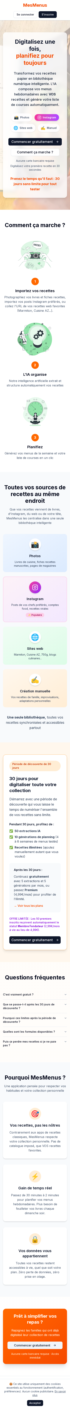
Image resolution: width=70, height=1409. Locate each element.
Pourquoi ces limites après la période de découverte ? (29, 1019)
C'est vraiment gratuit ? (18, 994)
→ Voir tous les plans (28, 906)
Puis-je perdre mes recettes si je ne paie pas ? (29, 1043)
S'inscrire (48, 14)
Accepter (35, 1403)
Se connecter (25, 14)
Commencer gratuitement (32, 142)
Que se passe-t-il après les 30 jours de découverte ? (29, 1006)
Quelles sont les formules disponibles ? (29, 1031)
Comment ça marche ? (35, 152)
